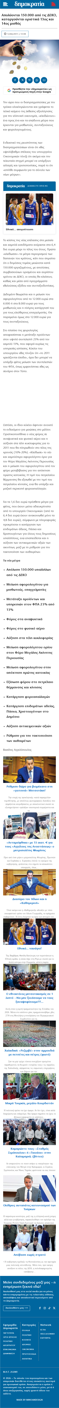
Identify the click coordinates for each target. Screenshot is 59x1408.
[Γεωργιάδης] (29, 882)
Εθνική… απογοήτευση (19, 229)
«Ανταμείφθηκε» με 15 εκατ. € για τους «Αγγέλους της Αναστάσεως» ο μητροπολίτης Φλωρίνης (29, 846)
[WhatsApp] (37, 80)
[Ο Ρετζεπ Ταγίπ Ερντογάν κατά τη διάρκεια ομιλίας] (29, 1086)
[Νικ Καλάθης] (29, 931)
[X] (22, 80)
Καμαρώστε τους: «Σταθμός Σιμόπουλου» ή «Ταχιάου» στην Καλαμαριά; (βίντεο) (29, 1152)
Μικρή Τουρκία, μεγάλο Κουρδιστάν (29, 1103)
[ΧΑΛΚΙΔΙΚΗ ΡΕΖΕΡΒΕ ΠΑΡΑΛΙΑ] (29, 1034)
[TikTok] (49, 1308)
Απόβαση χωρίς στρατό (30, 1255)
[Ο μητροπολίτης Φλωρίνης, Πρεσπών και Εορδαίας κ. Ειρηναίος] (29, 825)
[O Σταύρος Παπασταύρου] (29, 769)
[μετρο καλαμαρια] (29, 1132)
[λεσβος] (29, 977)
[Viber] (29, 80)
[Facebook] (15, 80)
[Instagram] (44, 1308)
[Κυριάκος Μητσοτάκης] (29, 1188)
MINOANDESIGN (34, 1400)
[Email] (44, 80)
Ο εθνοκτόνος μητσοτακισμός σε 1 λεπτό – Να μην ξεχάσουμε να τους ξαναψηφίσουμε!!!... (29, 998)
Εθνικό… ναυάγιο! (29, 948)
